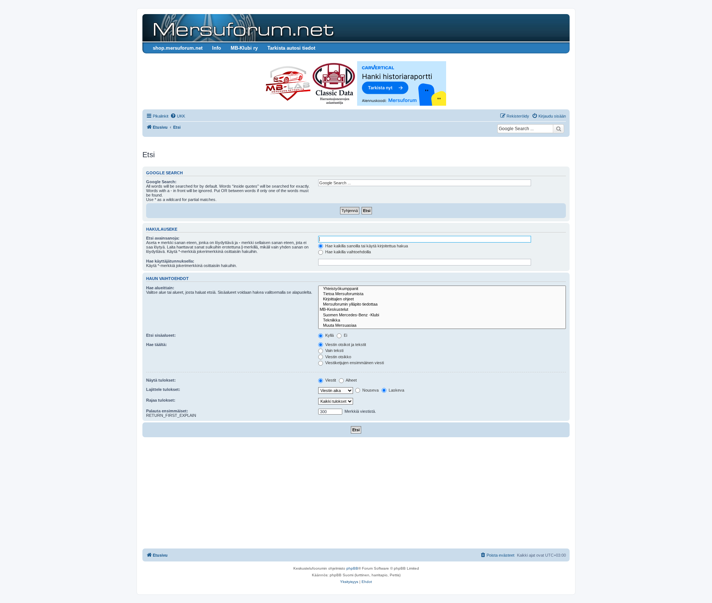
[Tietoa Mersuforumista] (442, 294)
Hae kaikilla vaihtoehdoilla (347, 252)
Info (216, 48)
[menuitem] (177, 116)
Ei (345, 335)
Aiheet (351, 380)
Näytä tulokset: (161, 380)
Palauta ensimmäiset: (167, 411)
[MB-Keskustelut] (442, 309)
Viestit (330, 380)
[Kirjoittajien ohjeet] (442, 299)
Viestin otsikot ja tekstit (345, 344)
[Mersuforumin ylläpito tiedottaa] (442, 304)
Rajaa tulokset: (160, 400)
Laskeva (396, 390)
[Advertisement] (356, 493)
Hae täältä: (156, 344)
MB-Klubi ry (244, 48)
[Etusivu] (242, 28)
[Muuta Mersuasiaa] (442, 325)
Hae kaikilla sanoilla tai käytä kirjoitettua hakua (366, 246)
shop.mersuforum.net (177, 48)
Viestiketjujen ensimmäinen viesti (354, 362)
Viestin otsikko (337, 357)
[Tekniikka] (442, 320)
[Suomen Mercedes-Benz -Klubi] (442, 315)
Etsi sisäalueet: (161, 335)
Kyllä (329, 335)
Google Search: (161, 181)
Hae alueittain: (160, 288)
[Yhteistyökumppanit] (442, 288)
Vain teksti (333, 350)
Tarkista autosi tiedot (291, 48)
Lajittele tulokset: (163, 389)
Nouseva (370, 390)
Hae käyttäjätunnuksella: (170, 261)
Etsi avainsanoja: (162, 238)
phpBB (352, 568)
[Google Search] (558, 128)
